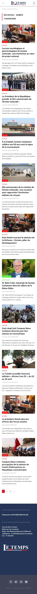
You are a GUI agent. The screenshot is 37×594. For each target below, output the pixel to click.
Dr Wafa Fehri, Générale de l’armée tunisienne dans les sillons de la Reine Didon (18, 285)
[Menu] (3, 3)
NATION (5, 41)
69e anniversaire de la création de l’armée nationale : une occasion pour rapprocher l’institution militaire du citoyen (18, 191)
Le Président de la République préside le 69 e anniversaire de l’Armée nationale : (16, 99)
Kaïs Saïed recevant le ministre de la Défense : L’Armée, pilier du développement (18, 240)
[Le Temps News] (18, 3)
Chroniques (7, 276)
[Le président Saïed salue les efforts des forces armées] (18, 404)
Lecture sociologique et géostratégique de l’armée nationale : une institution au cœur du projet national (18, 52)
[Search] (34, 3)
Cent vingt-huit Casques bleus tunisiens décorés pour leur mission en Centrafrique (16, 331)
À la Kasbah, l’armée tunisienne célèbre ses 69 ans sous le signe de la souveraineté (17, 144)
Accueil (4, 9)
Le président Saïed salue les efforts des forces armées (15, 420)
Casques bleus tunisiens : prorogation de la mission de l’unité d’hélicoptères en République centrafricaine (15, 466)
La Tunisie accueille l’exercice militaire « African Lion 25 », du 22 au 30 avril (18, 376)
